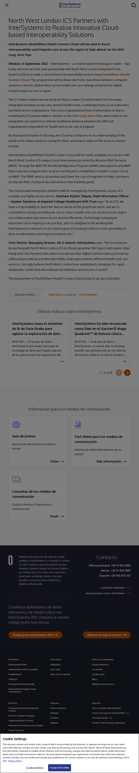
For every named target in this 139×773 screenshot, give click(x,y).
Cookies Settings (34, 767)
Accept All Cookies (59, 767)
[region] (69, 753)
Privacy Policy (15, 761)
